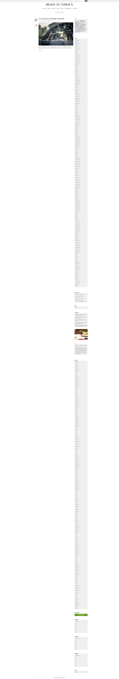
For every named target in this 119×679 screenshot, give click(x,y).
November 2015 (77, 205)
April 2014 (76, 238)
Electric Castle (79, 25)
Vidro (75, 319)
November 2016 (77, 184)
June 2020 (76, 108)
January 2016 (76, 201)
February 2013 (77, 263)
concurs (84, 24)
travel (83, 31)
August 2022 (76, 64)
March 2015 (76, 219)
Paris (84, 29)
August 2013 (76, 252)
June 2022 (76, 68)
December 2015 (77, 203)
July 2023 (76, 50)
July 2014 (76, 233)
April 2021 (76, 91)
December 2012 (77, 266)
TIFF (81, 31)
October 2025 (76, 40)
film (83, 25)
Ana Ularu (79, 22)
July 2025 (76, 363)
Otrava (43, 21)
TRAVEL (62, 8)
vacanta (76, 32)
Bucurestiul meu (77, 621)
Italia (79, 27)
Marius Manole (84, 28)
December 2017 (77, 161)
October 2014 (76, 228)
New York (82, 29)
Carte (75, 623)
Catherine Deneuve (77, 24)
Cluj (80, 24)
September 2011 (77, 282)
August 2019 (76, 126)
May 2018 (76, 152)
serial (83, 30)
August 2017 (76, 168)
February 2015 (77, 221)
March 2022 (76, 73)
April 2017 (76, 175)
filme (85, 25)
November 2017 (77, 163)
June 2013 (76, 256)
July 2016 (76, 191)
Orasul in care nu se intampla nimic (79, 294)
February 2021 (77, 94)
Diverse (76, 658)
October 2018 (76, 143)
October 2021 (76, 82)
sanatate (82, 30)
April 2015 (76, 217)
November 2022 (77, 59)
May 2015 (76, 537)
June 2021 (76, 87)
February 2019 (77, 136)
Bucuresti (77, 23)
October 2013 (76, 249)
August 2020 (76, 105)
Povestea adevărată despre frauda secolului (80, 301)
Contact (76, 672)
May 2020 (76, 110)
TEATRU (49, 8)
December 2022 (77, 57)
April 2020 (76, 112)
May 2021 (76, 89)
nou (76, 343)
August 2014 (76, 231)
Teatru (76, 630)
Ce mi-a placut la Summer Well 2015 (51, 19)
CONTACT (75, 8)
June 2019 (76, 129)
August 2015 (76, 210)
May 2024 (76, 45)
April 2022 (76, 71)
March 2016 (76, 198)
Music (49, 21)
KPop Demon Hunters (78, 322)
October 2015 (76, 207)
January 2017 (76, 180)
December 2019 (77, 119)
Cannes (85, 23)
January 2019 (76, 138)
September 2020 (77, 103)
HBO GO (78, 26)
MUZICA (53, 8)
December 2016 (77, 182)
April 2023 (76, 52)
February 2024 (77, 47)
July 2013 (76, 254)
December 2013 (77, 245)
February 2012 (77, 277)
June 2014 (76, 235)
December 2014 (77, 224)
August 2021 (76, 85)
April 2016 (76, 196)
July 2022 (76, 66)
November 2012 (77, 268)
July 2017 (76, 170)
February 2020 (77, 115)
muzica (80, 29)
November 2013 (77, 247)
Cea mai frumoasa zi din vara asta (79, 296)
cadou (81, 23)
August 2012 (76, 272)
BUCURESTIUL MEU (68, 8)
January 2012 (76, 279)
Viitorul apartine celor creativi (78, 299)
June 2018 (76, 150)
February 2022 (77, 75)
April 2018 (76, 154)
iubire (81, 27)
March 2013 (76, 261)
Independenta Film (82, 26)
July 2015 (76, 212)
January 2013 (76, 265)
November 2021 (77, 80)
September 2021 (77, 406)
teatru (79, 31)
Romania (78, 30)
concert (82, 24)
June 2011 (76, 286)
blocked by (81, 615)
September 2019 (77, 124)
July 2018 (76, 149)
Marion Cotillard (81, 28)
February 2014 (77, 242)
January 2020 (76, 117)
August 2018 (76, 147)
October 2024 (76, 43)
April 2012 (76, 275)
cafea (83, 23)
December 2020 (77, 98)
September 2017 (77, 166)
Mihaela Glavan (77, 29)
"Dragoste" (77, 21)
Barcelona (84, 22)
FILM (57, 8)
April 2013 (76, 259)
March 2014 (76, 240)
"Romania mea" (80, 21)
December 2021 (77, 78)
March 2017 (76, 177)
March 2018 (76, 156)
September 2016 (77, 187)
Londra (81, 27)
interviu (76, 27)
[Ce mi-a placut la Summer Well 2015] (56, 45)
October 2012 (76, 270)
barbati (82, 22)
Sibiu (84, 30)
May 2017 (76, 173)
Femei (82, 25)
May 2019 (76, 131)
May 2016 (76, 194)
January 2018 (76, 159)
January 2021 (76, 96)
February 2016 (77, 200)
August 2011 (76, 284)
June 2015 (76, 214)
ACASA (44, 8)
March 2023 (76, 54)
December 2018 (77, 140)
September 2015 (77, 530)
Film (75, 626)
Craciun (76, 25)
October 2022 (76, 61)
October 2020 (76, 101)
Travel (76, 665)
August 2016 (76, 189)
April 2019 (76, 133)
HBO (76, 26)
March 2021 (76, 92)
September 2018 (77, 145)
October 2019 (76, 122)
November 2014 (77, 226)
